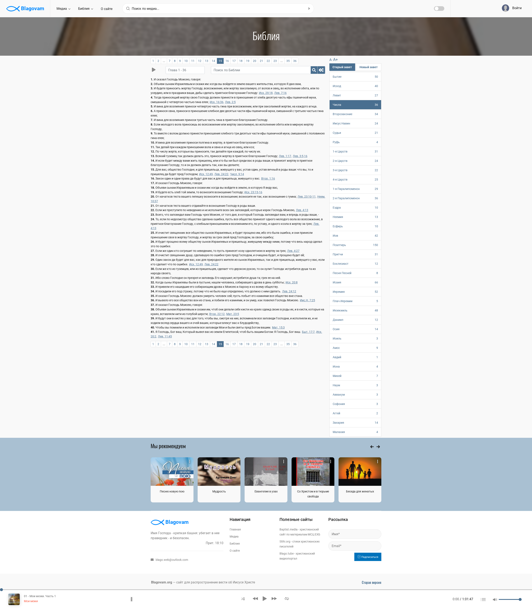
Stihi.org (285, 541)
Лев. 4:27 (293, 250)
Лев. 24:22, (221, 174)
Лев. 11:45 (165, 336)
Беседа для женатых (360, 491)
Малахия (355, 432)
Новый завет (369, 67)
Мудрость (219, 491)
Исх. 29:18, (266, 93)
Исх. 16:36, (217, 102)
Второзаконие (355, 114)
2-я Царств (355, 160)
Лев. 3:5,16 (300, 156)
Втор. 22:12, (217, 314)
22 (268, 61)
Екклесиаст (355, 263)
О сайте (106, 9)
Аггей (355, 413)
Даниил (355, 319)
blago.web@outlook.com (172, 559)
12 (199, 61)
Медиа (62, 9)
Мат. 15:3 (278, 327)
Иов (355, 235)
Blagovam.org (161, 582)
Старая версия (371, 582)
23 (275, 61)
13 (206, 61)
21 (261, 61)
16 (227, 61)
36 (295, 61)
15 (220, 61)
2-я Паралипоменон (355, 198)
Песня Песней (355, 273)
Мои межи (31, 601)
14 (213, 61)
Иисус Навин (355, 123)
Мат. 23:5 (232, 314)
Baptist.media (289, 529)
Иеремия (355, 291)
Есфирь (355, 226)
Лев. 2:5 (230, 102)
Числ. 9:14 (237, 174)
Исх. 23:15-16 (253, 192)
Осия (355, 329)
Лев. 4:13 (302, 210)
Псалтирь (355, 245)
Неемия (355, 217)
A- (330, 60)
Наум (355, 385)
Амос (355, 347)
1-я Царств (355, 151)
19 (247, 61)
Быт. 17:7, (308, 331)
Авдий (355, 357)
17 (234, 61)
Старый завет (342, 67)
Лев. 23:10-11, (307, 196)
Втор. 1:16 (268, 178)
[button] (243, 598)
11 (193, 61)
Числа (355, 104)
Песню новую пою (172, 491)
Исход (355, 86)
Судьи (355, 132)
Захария (355, 422)
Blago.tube (287, 553)
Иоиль (355, 338)
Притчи (355, 254)
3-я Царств (355, 170)
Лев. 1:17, (285, 156)
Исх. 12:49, (206, 174)
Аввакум (355, 394)
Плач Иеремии (355, 301)
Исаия (355, 282)
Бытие (355, 76)
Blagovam (32, 8)
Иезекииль (355, 310)
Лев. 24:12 (289, 291)
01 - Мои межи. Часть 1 (40, 596)
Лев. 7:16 (280, 93)
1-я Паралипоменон (355, 189)
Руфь (355, 142)
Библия (84, 9)
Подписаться (369, 557)
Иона (355, 366)
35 (288, 61)
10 (186, 61)
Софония (355, 404)
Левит (355, 95)
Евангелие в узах (266, 491)
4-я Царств (355, 179)
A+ (335, 59)
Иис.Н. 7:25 (307, 300)
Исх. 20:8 (292, 282)
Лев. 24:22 (211, 264)
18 (241, 61)
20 (254, 61)
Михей (355, 376)
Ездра (355, 207)
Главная (235, 529)
